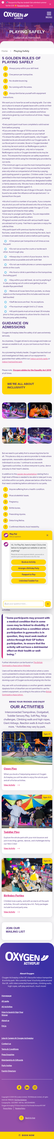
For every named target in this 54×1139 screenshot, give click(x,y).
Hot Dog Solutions (20, 1100)
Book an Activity (29, 562)
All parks (5, 1001)
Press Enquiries (8, 1055)
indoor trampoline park (12, 362)
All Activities (7, 1007)
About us (5, 1021)
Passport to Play (28, 574)
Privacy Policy (7, 1108)
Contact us (6, 1044)
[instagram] (35, 1087)
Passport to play (23, 6)
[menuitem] (14, 997)
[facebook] (19, 1087)
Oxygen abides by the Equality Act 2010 (32, 370)
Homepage (6, 996)
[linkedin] (27, 1087)
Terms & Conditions (10, 1049)
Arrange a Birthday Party (28, 568)
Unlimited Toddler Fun (28, 581)
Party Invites (7, 1066)
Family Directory (9, 1071)
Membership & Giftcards (12, 1060)
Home (5, 51)
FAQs (4, 1026)
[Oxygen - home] (16, 15)
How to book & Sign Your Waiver (12, 1013)
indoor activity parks (39, 359)
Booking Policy (20, 1108)
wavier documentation (27, 474)
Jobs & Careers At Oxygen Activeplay (17, 1038)
